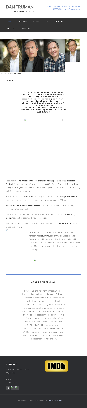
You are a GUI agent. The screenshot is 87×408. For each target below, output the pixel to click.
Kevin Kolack (71, 196)
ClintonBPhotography (14, 73)
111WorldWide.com (54, 400)
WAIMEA (28, 196)
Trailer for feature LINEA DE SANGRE (23, 205)
